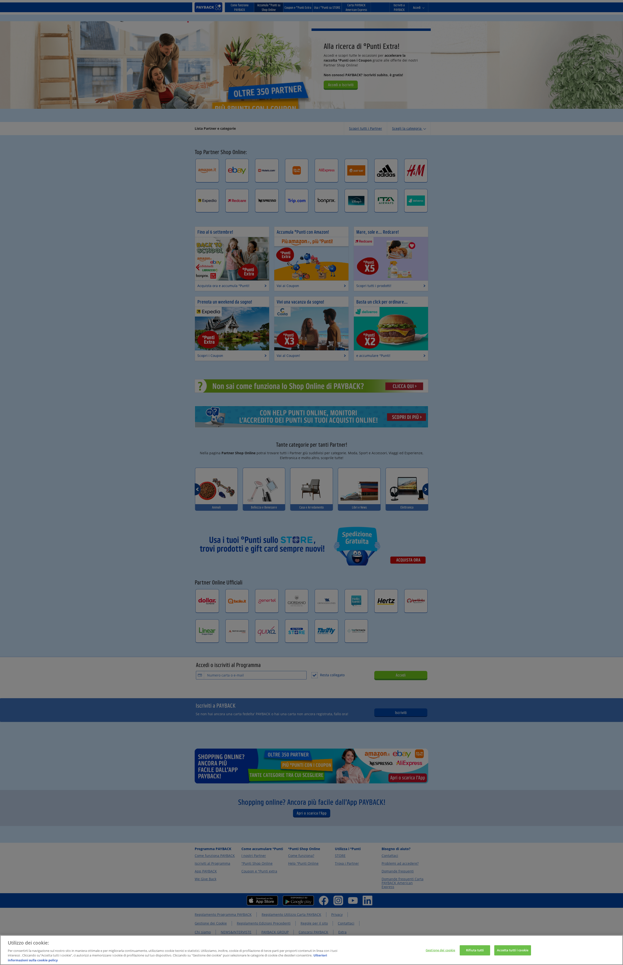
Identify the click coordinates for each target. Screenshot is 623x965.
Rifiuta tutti (475, 950)
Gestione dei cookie (440, 950)
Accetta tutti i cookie (512, 950)
